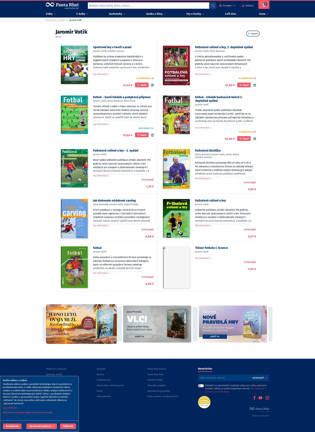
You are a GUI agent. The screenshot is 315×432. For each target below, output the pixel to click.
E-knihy (81, 13)
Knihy (49, 13)
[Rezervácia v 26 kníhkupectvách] (152, 85)
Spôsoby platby (54, 374)
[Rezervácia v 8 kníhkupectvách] (254, 85)
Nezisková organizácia (158, 391)
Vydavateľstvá (104, 396)
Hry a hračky (194, 13)
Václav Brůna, (232, 154)
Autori (254, 33)
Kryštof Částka (131, 204)
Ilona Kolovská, (101, 204)
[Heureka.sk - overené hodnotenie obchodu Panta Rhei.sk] (204, 401)
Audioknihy (116, 13)
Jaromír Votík (201, 104)
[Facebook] (254, 398)
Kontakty (101, 368)
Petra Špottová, (115, 100)
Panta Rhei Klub (155, 374)
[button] (12, 426)
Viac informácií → (11, 408)
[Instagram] (267, 398)
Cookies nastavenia (260, 416)
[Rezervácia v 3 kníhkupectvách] (152, 135)
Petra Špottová (217, 51)
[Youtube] (260, 398)
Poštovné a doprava (56, 368)
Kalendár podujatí (156, 385)
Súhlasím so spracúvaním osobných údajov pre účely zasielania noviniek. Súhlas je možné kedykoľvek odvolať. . (235, 388)
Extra (262, 13)
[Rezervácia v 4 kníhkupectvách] (254, 138)
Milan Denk (129, 100)
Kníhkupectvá (103, 379)
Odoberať (258, 378)
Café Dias (230, 13)
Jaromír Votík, (100, 51)
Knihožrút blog (154, 379)
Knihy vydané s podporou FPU (162, 396)
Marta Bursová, (202, 154)
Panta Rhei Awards (157, 368)
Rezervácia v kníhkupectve (110, 385)
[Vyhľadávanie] (212, 5)
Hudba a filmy (154, 13)
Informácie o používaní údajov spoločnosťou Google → (29, 412)
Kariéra (100, 374)
